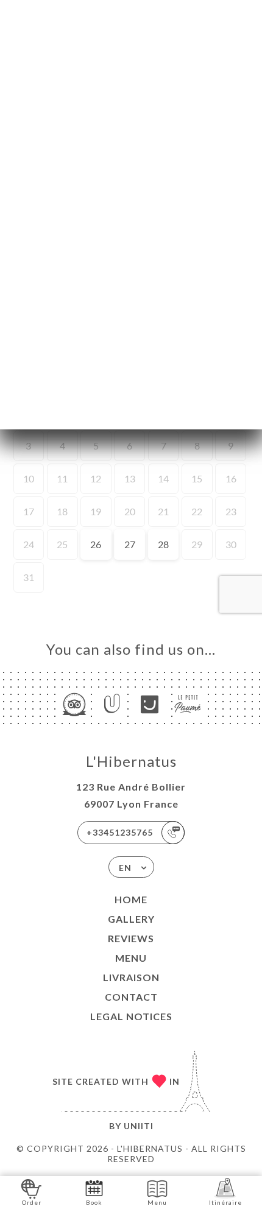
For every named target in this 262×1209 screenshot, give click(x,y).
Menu (131, 958)
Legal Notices (131, 1016)
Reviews (131, 938)
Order (31, 1202)
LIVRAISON (131, 977)
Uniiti (139, 1126)
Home (131, 899)
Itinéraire (225, 1202)
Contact (131, 997)
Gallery (131, 919)
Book (94, 1202)
